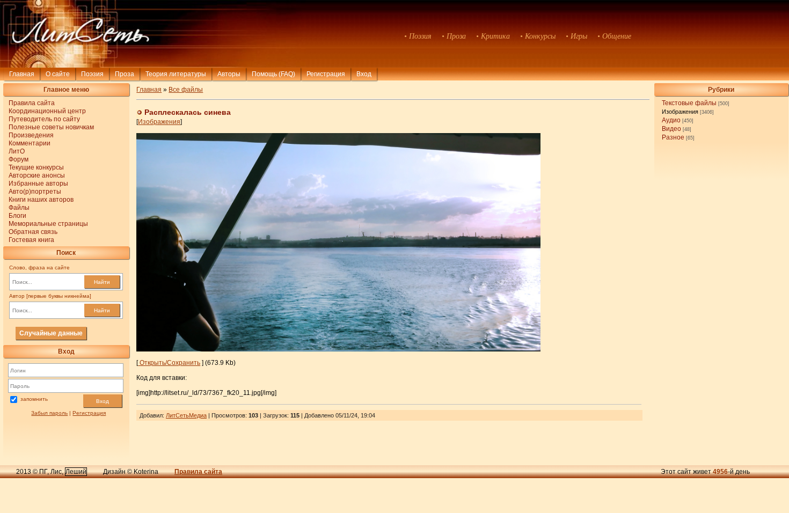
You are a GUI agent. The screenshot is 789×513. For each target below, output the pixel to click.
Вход (102, 401)
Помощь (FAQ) (273, 74)
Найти (102, 282)
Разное (673, 137)
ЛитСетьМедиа (186, 415)
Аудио (671, 120)
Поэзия (92, 74)
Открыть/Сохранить (169, 363)
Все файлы (186, 89)
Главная (21, 74)
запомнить (34, 399)
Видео (671, 129)
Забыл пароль (49, 413)
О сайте (58, 74)
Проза (124, 74)
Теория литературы (175, 74)
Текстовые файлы (689, 103)
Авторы (228, 74)
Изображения (680, 111)
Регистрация (325, 74)
